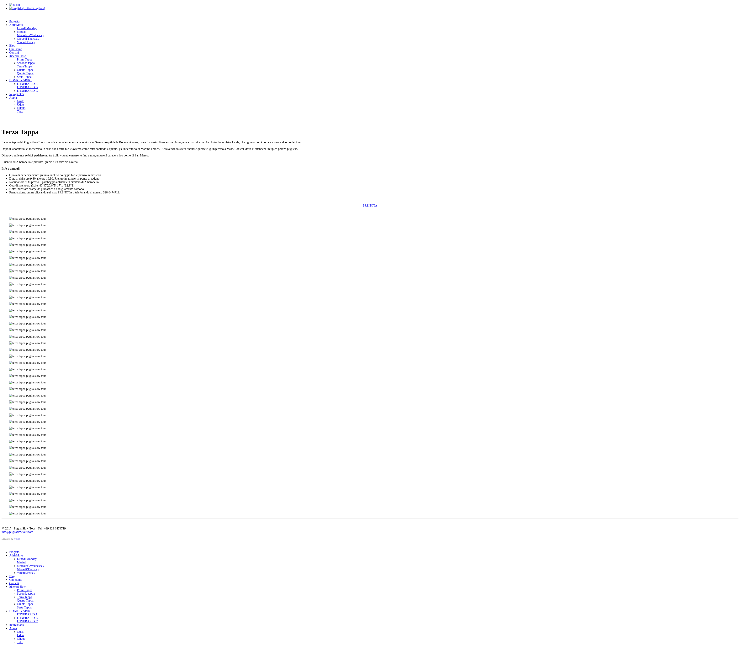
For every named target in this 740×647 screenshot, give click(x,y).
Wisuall (17, 539)
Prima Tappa (24, 59)
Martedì (21, 31)
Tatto (20, 111)
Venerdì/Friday (26, 42)
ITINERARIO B (27, 87)
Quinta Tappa (25, 73)
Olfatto (21, 108)
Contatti (14, 52)
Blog (12, 45)
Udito (20, 104)
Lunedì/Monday (27, 28)
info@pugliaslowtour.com (17, 532)
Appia (13, 97)
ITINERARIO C (27, 90)
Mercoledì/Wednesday (30, 35)
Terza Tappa (24, 66)
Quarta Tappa (25, 69)
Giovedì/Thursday (28, 38)
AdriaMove (16, 24)
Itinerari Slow (17, 56)
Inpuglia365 (16, 94)
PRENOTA (370, 205)
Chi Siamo (15, 49)
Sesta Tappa (24, 76)
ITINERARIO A (27, 83)
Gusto (20, 101)
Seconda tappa (26, 63)
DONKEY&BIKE (20, 80)
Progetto (14, 21)
